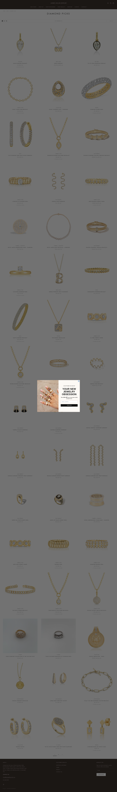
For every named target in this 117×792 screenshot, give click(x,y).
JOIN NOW (69, 405)
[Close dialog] (78, 381)
